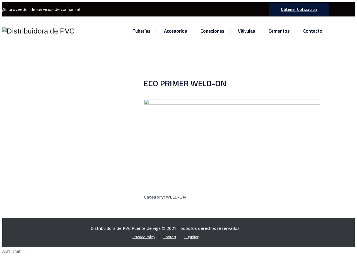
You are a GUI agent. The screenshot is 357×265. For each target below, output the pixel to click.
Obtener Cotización (299, 9)
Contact (169, 236)
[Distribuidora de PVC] (38, 31)
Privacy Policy (143, 236)
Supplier (191, 236)
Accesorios (175, 31)
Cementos (279, 31)
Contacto (312, 31)
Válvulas (246, 31)
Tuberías (141, 31)
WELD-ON (176, 197)
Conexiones (213, 31)
